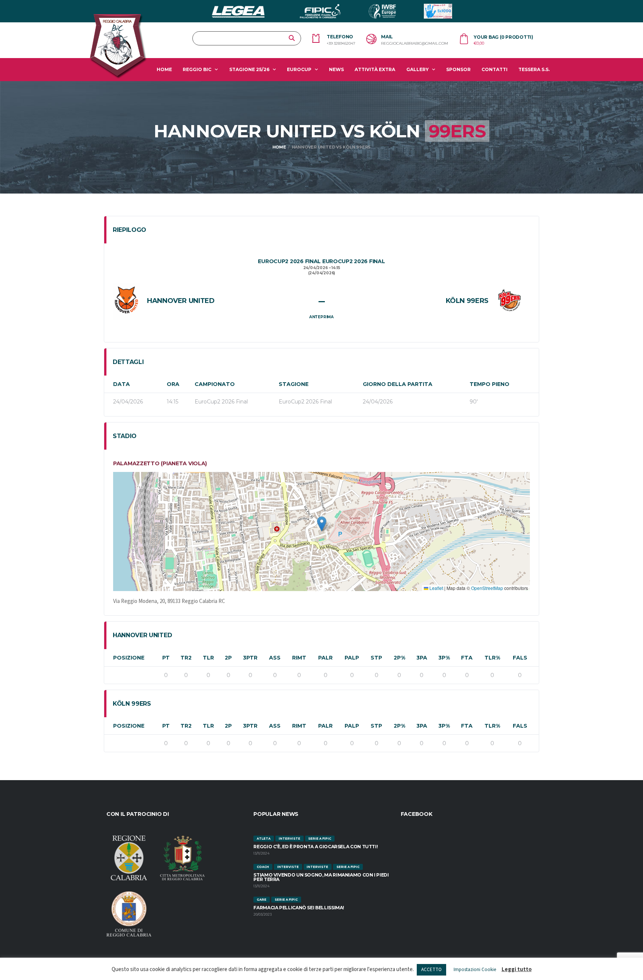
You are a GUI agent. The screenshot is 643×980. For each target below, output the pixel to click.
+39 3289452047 (341, 43)
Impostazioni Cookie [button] (475, 969)
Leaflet (435, 588)
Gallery (417, 69)
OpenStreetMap (487, 588)
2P (228, 657)
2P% (399, 657)
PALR (325, 657)
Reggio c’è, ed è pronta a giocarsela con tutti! (315, 846)
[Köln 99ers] (509, 301)
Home (164, 69)
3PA (421, 657)
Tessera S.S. (534, 69)
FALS (520, 657)
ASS (275, 657)
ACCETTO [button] (431, 969)
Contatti (495, 69)
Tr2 (186, 657)
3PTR (250, 657)
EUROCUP (299, 69)
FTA (467, 657)
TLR (208, 657)
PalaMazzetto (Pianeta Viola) (160, 463)
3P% (444, 657)
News (336, 69)
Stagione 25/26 (249, 69)
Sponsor (458, 69)
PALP (352, 657)
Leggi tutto (517, 969)
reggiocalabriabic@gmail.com (414, 43)
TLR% (492, 657)
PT (166, 657)
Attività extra (375, 69)
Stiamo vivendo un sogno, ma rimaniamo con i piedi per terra (320, 877)
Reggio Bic (197, 69)
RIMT (299, 657)
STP (376, 657)
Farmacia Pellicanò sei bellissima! (298, 907)
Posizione (128, 657)
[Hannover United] (126, 301)
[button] (321, 524)
